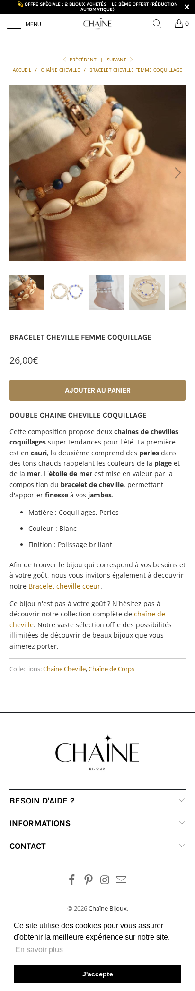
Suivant (117, 59)
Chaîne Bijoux (108, 908)
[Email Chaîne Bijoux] (122, 880)
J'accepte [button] (97, 974)
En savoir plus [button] (39, 950)
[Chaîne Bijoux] (97, 23)
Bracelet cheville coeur (64, 585)
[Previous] (18, 173)
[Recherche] (160, 23)
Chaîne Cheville (64, 669)
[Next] (176, 173)
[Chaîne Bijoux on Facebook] (72, 880)
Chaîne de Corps (111, 669)
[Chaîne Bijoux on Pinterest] (89, 880)
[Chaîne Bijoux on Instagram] (105, 880)
